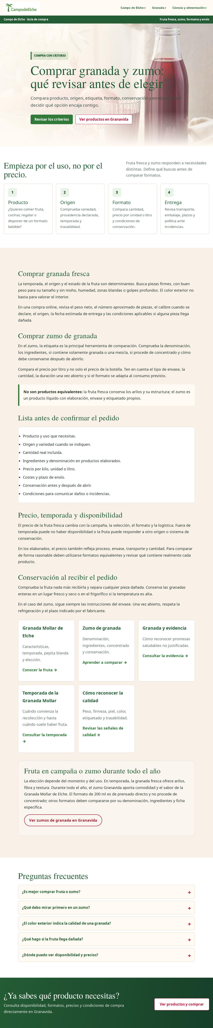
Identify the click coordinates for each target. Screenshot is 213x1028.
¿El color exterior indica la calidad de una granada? (66, 923)
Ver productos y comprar (182, 1004)
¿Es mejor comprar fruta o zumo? (51, 891)
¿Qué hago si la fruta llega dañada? (52, 939)
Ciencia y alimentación (188, 7)
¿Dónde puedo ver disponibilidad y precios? (60, 954)
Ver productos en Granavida (103, 119)
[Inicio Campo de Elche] (22, 8)
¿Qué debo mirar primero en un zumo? (56, 907)
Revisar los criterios (52, 119)
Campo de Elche (132, 7)
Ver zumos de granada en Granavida (63, 820)
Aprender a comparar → (105, 662)
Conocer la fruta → (39, 669)
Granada (158, 7)
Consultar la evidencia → (165, 655)
